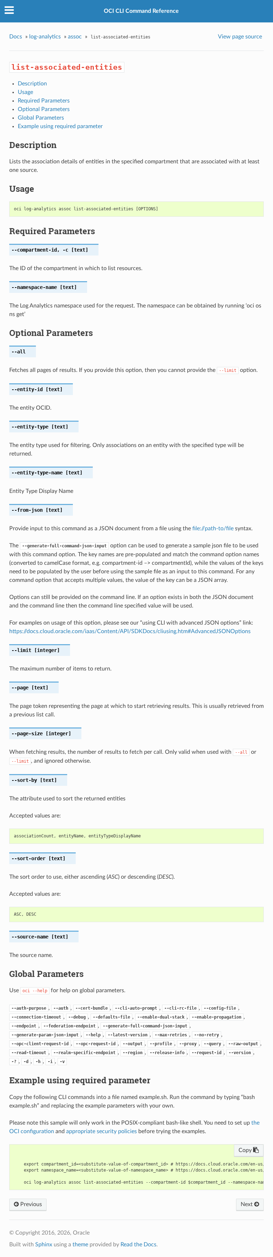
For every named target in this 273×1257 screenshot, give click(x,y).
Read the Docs (138, 1244)
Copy (246, 1150)
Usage (25, 92)
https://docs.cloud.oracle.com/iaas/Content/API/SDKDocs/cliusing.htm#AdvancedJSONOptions (130, 631)
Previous (30, 1204)
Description (32, 83)
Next (247, 1204)
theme (80, 1244)
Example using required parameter (60, 126)
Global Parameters (41, 118)
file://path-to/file (213, 528)
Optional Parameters (44, 109)
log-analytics (45, 37)
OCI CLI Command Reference (141, 11)
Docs (15, 37)
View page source (240, 37)
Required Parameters (44, 101)
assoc (75, 37)
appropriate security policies (101, 1131)
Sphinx (43, 1244)
